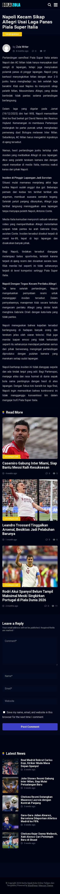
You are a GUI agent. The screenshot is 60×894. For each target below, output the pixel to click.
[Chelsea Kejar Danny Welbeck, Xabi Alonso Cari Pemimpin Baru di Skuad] (10, 847)
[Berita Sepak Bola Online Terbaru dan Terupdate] (11, 4)
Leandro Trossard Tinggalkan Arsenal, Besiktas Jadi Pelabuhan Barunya (28, 529)
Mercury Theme (46, 885)
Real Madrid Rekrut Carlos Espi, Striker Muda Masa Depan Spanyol (36, 763)
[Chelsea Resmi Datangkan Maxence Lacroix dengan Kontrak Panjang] (10, 810)
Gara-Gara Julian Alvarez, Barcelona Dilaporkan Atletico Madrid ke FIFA (39, 818)
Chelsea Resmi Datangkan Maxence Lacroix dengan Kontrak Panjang (36, 800)
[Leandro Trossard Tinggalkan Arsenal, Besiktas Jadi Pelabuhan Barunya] (30, 500)
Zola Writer (22, 46)
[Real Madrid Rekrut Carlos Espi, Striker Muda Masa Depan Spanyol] (10, 773)
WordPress (33, 885)
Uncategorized (12, 34)
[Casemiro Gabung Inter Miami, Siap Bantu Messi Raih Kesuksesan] (30, 438)
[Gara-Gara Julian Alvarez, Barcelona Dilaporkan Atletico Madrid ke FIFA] (10, 828)
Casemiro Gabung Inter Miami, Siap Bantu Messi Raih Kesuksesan (29, 465)
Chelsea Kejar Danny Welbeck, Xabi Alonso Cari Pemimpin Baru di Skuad (39, 836)
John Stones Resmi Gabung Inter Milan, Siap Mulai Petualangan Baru (37, 781)
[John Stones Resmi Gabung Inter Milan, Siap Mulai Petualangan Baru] (10, 792)
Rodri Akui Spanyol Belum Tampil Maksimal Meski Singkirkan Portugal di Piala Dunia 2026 (27, 595)
